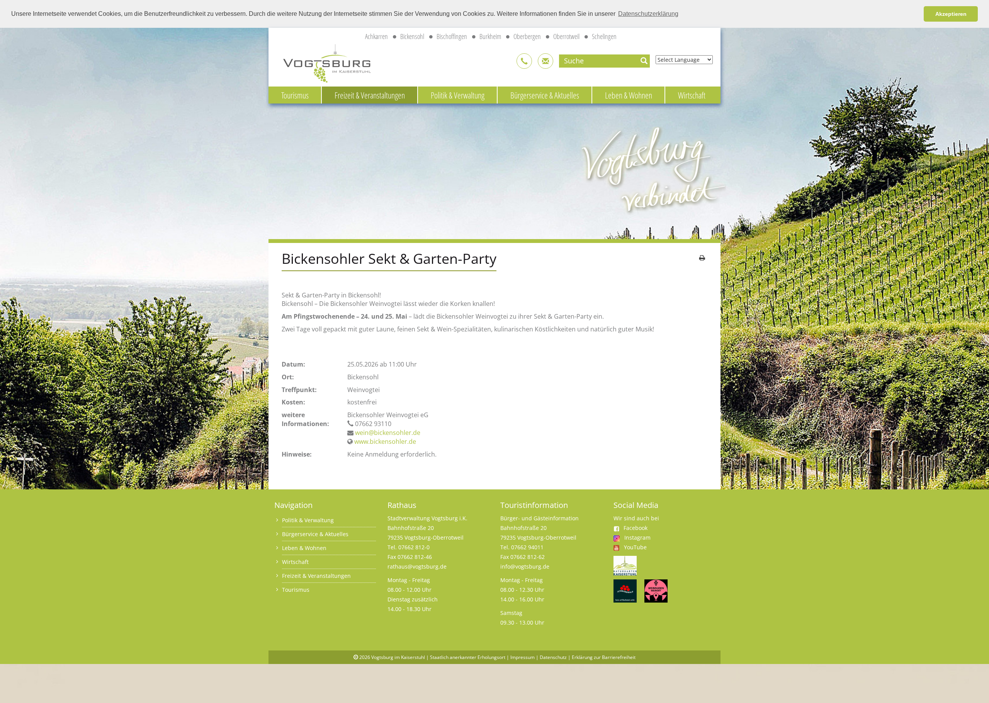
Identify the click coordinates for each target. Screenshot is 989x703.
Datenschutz (553, 657)
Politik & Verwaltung (457, 95)
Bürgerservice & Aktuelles (544, 95)
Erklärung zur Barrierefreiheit (604, 657)
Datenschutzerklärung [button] (648, 13)
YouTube (635, 547)
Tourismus (295, 95)
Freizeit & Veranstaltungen (370, 95)
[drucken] (702, 258)
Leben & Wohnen (628, 95)
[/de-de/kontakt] (524, 61)
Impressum (522, 657)
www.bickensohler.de (385, 441)
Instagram (637, 537)
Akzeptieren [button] (951, 14)
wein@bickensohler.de (387, 432)
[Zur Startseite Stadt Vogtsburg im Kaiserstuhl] (322, 62)
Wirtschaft (691, 95)
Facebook (635, 527)
